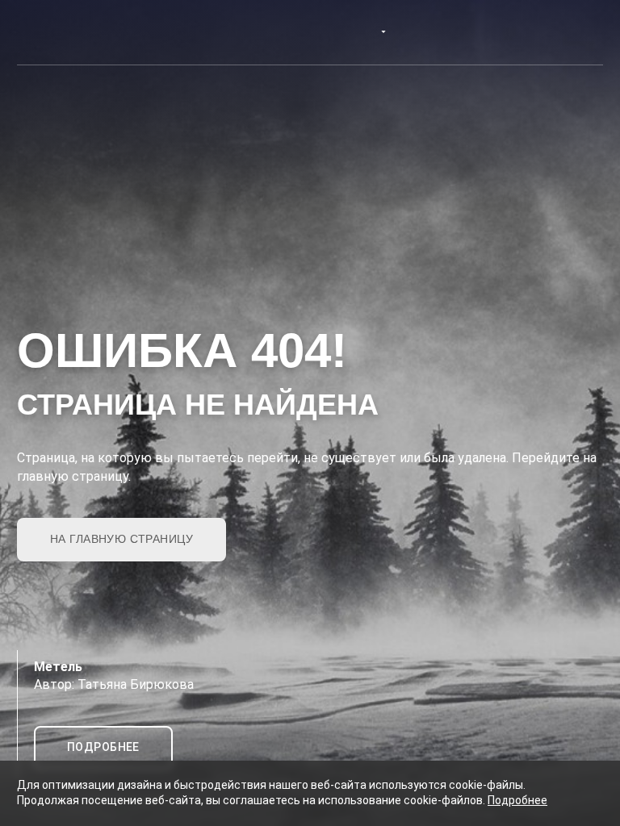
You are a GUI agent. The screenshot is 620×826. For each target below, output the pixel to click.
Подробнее (517, 800)
